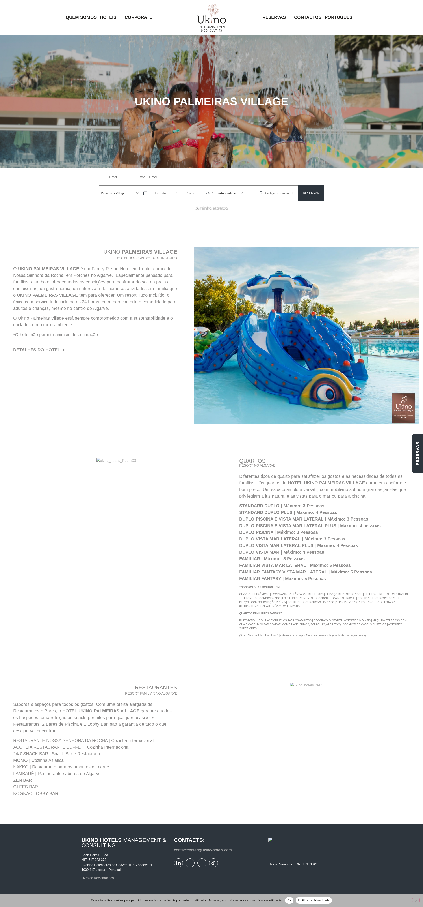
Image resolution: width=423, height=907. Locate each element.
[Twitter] (201, 862)
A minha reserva (212, 208)
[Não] (416, 900)
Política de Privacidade (314, 900)
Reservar (311, 193)
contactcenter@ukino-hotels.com (203, 850)
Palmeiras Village (113, 193)
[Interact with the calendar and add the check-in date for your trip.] (145, 193)
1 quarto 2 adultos (224, 193)
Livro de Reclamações (98, 878)
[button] (110, 17)
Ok (289, 900)
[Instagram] (190, 862)
